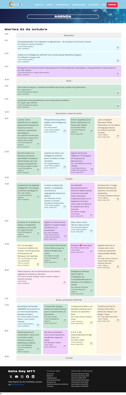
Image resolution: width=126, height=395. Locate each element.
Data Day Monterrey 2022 (80, 380)
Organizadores (78, 5)
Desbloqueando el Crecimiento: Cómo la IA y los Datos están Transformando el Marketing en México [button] (28, 337)
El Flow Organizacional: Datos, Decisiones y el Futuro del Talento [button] (81, 122)
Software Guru (17, 384)
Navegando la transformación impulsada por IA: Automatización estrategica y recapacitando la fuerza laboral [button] (66, 68)
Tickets (112, 5)
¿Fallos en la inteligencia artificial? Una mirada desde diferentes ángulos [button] (49, 55)
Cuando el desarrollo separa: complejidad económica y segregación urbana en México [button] (54, 190)
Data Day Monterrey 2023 (80, 376)
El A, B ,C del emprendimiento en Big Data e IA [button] (81, 335)
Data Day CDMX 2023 (78, 378)
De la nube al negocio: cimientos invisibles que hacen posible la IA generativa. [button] (52, 87)
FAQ (103, 5)
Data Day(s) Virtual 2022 (79, 382)
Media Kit (50, 376)
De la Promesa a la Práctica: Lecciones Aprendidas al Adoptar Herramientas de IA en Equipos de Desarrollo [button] (28, 158)
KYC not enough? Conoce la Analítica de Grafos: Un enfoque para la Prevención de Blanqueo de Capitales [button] (29, 250)
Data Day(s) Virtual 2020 (79, 386)
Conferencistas (62, 5)
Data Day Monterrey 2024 (80, 374)
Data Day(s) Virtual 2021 (79, 384)
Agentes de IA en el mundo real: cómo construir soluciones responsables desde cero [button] (107, 250)
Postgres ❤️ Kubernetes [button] (81, 245)
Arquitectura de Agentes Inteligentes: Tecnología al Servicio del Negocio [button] (28, 188)
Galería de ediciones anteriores (57, 384)
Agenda (49, 5)
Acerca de (39, 5)
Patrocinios (93, 5)
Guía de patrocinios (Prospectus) (53, 381)
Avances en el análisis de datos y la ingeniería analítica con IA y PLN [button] (29, 225)
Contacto (50, 386)
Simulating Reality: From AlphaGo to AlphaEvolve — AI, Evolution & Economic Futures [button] (54, 42)
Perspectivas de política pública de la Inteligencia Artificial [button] (55, 122)
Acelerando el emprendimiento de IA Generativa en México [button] (43, 100)
